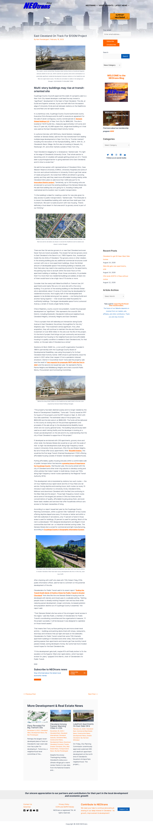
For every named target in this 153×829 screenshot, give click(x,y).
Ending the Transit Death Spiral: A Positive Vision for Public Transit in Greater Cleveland (59, 592)
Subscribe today (74, 673)
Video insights (106, 5)
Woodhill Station (75, 451)
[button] (96, 5)
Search (105, 52)
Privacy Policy (64, 804)
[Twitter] (28, 810)
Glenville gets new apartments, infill (114, 267)
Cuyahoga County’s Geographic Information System (64, 530)
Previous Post (30, 694)
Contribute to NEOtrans (94, 804)
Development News (37, 733)
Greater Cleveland (56, 746)
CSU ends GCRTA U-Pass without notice (115, 277)
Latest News (121, 5)
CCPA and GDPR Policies (65, 807)
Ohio (64, 746)
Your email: (107, 30)
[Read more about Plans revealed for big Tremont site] (37, 716)
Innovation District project (44, 182)
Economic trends (63, 744)
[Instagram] (31, 810)
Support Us (123, 809)
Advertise (27, 807)
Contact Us (27, 804)
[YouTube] (34, 810)
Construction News (56, 740)
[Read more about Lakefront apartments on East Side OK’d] (83, 716)
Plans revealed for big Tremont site (36, 726)
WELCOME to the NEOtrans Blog (116, 76)
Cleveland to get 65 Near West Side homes (116, 257)
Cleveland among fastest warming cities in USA (58, 726)
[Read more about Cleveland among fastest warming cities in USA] (60, 716)
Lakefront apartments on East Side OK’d (83, 725)
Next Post (93, 694)
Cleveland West (61, 737)
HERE (112, 131)
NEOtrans (91, 5)
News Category (109, 65)
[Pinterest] (37, 810)
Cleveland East (55, 733)
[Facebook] (24, 810)
